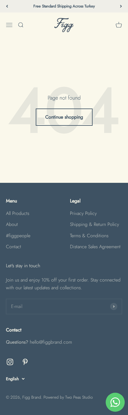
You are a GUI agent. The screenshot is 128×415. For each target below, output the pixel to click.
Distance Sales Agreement (95, 246)
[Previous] (7, 6)
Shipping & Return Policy (94, 224)
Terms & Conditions (89, 235)
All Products (17, 213)
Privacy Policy (83, 213)
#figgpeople (18, 235)
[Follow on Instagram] (10, 362)
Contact (13, 246)
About (12, 224)
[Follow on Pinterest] (25, 362)
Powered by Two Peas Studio (68, 397)
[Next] (121, 6)
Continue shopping (64, 117)
